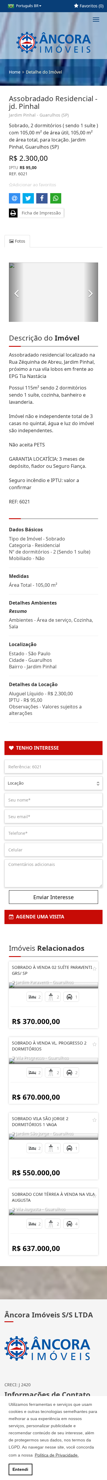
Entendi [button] (20, 1469)
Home (15, 72)
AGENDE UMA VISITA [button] (39, 916)
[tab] (53, 748)
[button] (16, 292)
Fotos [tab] (19, 241)
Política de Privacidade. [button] (57, 1455)
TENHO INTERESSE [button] (36, 748)
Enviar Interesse (53, 897)
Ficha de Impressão (40, 213)
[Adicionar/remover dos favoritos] (94, 968)
